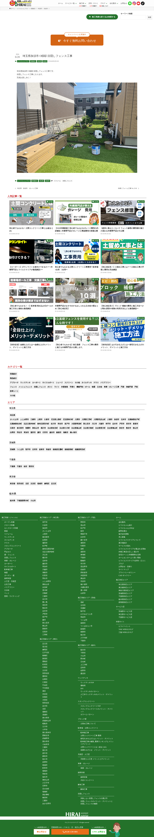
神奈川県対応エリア (126, 590)
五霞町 (83, 608)
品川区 (44, 706)
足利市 (83, 667)
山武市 (83, 593)
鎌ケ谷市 (83, 540)
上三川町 (83, 665)
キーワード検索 (126, 14)
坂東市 (41, 449)
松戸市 (83, 528)
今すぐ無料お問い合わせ (79, 40)
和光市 (60, 424)
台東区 (44, 679)
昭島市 (44, 723)
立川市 (44, 726)
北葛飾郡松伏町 (16, 424)
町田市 (44, 768)
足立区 (53, 483)
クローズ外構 (9, 525)
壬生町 (83, 662)
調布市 (44, 756)
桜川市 (83, 635)
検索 (149, 17)
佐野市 (83, 670)
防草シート (14, 391)
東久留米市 (46, 732)
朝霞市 (28, 428)
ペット (6, 593)
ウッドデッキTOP (87, 682)
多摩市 (44, 762)
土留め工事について (88, 723)
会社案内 (122, 522)
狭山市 (135, 428)
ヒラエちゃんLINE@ (126, 528)
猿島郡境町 (69, 449)
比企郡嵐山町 (76, 428)
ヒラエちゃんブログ (23, 61)
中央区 (44, 685)
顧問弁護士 (123, 531)
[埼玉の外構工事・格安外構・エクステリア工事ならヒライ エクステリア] (20, 3)
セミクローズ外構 (11, 528)
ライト (56, 387)
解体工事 (83, 789)
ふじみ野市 (24, 419)
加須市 (45, 61)
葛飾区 (44, 712)
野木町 (83, 659)
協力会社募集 (124, 534)
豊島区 (44, 661)
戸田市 (121, 424)
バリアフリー (105, 382)
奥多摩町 (45, 795)
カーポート (36, 382)
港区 (44, 691)
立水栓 (99, 387)
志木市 (114, 424)
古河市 (34, 449)
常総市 (48, 449)
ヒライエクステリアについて (130, 540)
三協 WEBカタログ (126, 632)
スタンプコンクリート (12, 546)
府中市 (44, 753)
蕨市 (39, 432)
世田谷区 (20, 483)
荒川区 (44, 647)
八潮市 (109, 419)
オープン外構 (9, 522)
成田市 (83, 552)
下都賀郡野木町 (23, 500)
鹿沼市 (83, 673)
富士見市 (86, 424)
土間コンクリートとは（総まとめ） (94, 747)
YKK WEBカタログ (126, 629)
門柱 (136, 387)
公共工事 (7, 584)
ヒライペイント (124, 626)
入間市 (77, 419)
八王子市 (45, 783)
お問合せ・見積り (125, 566)
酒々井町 (83, 590)
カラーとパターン (87, 714)
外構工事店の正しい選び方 (129, 552)
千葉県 (12, 466)
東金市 (83, 578)
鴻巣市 (65, 432)
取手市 (28, 449)
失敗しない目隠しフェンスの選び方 (94, 798)
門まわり (7, 552)
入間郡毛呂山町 (100, 419)
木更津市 (83, 575)
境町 (82, 602)
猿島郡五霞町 (58, 449)
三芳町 (44, 635)
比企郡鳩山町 (112, 428)
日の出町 (45, 789)
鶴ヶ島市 (73, 432)
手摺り (72, 387)
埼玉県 (39, 61)
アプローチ (14, 382)
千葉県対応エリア (125, 596)
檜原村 (44, 797)
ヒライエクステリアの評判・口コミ (132, 561)
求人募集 (122, 537)
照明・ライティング (12, 596)
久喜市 (46, 419)
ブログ (121, 564)
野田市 (31, 466)
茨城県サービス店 (125, 611)
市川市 (83, 564)
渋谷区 (44, 694)
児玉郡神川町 (68, 419)
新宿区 (44, 658)
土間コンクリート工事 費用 (90, 735)
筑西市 (83, 632)
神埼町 (83, 555)
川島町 (44, 593)
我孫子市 (83, 534)
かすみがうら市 (86, 614)
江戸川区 (45, 652)
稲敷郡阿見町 (80, 449)
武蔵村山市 (46, 721)
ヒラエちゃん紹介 (125, 525)
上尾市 (39, 419)
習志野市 (83, 566)
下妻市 (83, 641)
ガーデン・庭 (9, 575)
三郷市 (33, 419)
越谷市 (52, 432)
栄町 (82, 549)
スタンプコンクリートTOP (90, 706)
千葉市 (19, 466)
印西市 (83, 546)
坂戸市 (67, 424)
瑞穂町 (44, 792)
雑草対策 (7, 578)
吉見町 (44, 587)
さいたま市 (14, 419)
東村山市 (45, 780)
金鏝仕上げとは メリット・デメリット (95, 750)
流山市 (83, 525)
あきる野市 (46, 803)
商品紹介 (13, 378)
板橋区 (44, 655)
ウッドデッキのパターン (89, 691)
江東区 (44, 682)
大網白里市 (84, 587)
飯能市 (58, 432)
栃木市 (83, 650)
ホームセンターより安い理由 (130, 558)
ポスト (50, 387)
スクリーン (69, 382)
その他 (77, 382)
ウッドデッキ (25, 382)
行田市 (45, 432)
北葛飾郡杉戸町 (134, 419)
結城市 (83, 629)
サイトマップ (124, 569)
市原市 (83, 581)
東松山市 (35, 428)
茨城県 (12, 449)
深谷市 (121, 428)
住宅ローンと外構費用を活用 (130, 555)
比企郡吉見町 (53, 428)
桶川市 (43, 428)
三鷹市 (44, 747)
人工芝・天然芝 (10, 581)
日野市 (44, 786)
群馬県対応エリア (125, 602)
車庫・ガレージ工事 (111, 387)
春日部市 (20, 428)
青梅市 (44, 771)
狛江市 (44, 759)
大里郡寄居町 (76, 424)
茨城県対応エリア (125, 593)
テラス (96, 382)
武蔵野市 (45, 738)
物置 (93, 387)
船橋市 (83, 561)
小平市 (44, 729)
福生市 (44, 777)
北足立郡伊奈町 (30, 424)
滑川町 (44, 590)
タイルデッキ (87, 382)
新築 (6, 531)
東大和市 (45, 718)
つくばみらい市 (86, 626)
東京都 (12, 483)
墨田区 (44, 676)
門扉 (122, 387)
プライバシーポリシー (127, 572)
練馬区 (46, 483)
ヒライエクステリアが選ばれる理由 (132, 549)
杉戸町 (44, 546)
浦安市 (83, 543)
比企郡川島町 (88, 428)
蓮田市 (33, 432)
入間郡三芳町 (87, 419)
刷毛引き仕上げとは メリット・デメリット (96, 738)
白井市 (83, 537)
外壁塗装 (64, 387)
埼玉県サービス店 (125, 614)
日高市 (12, 428)
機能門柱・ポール (83, 387)
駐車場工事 (8, 569)
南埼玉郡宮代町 (43, 424)
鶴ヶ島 (44, 602)
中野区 (44, 667)
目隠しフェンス (67, 181)
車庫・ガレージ (10, 561)
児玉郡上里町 (56, 419)
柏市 (25, 466)
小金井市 (45, 744)
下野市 (83, 653)
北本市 (123, 419)
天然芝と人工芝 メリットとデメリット (95, 759)
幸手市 (108, 424)
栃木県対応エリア (125, 599)
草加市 (26, 432)
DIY (82, 688)
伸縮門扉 (129, 387)
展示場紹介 (123, 543)
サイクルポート (48, 382)
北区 (27, 483)
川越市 (101, 424)
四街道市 (83, 572)
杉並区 (44, 664)
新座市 (135, 424)
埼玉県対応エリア (125, 584)
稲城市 (40, 483)
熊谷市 (128, 428)
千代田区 (45, 688)
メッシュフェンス (25, 387)
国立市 (44, 750)
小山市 (33, 500)
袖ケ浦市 (83, 584)
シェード (59, 382)
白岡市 (12, 432)
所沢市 (128, 424)
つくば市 (20, 449)
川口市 (94, 424)
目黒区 (44, 697)
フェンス (13, 387)
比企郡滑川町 (100, 428)
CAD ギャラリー (125, 575)
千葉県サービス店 (125, 617)
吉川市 (53, 424)
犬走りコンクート (87, 780)
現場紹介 (33, 61)
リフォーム (57, 181)
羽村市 (44, 774)
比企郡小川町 (65, 428)
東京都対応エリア (125, 587)
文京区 (33, 483)
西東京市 (45, 735)
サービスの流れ (124, 546)
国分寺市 (45, 741)
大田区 (44, 700)
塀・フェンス (9, 555)
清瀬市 (44, 715)
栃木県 (12, 500)
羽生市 (19, 432)
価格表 (83, 685)
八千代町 (83, 638)
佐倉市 (83, 569)
